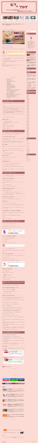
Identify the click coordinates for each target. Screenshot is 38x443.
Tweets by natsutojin (29, 70)
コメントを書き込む (13, 437)
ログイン (28, 156)
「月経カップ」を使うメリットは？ (9, 80)
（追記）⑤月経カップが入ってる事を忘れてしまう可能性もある (13, 89)
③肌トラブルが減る (9, 83)
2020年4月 (28, 134)
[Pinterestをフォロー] (13, 383)
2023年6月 (28, 102)
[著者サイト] (3, 383)
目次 (12, 77)
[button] (35, 31)
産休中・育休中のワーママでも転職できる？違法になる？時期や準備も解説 (31, 88)
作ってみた (28, 146)
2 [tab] (19, 21)
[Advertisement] (13, 27)
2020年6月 (28, 131)
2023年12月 (28, 99)
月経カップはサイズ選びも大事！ (10, 93)
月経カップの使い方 (9, 79)
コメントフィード (29, 159)
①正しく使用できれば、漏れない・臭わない (11, 81)
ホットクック (28, 143)
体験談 (12, 348)
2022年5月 (28, 108)
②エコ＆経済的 (8, 82)
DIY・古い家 (28, 149)
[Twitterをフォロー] (7, 383)
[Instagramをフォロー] (10, 383)
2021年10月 (28, 118)
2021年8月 (28, 121)
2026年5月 (28, 96)
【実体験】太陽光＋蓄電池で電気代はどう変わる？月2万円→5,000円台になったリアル (31, 79)
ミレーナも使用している (9, 212)
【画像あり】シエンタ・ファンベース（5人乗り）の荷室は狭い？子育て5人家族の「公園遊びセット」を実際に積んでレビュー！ (31, 75)
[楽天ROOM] (16, 383)
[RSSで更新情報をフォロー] (23, 383)
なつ (31, 40)
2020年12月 (28, 127)
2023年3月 (28, 105)
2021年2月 (28, 124)
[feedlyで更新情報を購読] (19, 383)
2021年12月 (28, 115)
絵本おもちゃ (28, 150)
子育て (27, 140)
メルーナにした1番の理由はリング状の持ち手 (11, 91)
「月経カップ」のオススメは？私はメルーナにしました (11, 90)
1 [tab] (18, 21)
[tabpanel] (5, 18)
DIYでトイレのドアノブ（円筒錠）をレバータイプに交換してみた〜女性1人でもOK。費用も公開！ (31, 83)
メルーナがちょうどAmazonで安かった (11, 92)
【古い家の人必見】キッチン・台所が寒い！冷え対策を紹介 (31, 85)
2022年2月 (28, 112)
